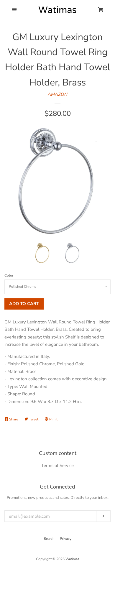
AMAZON (58, 94)
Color (9, 275)
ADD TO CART (24, 304)
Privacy (65, 538)
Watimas (72, 559)
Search (49, 538)
